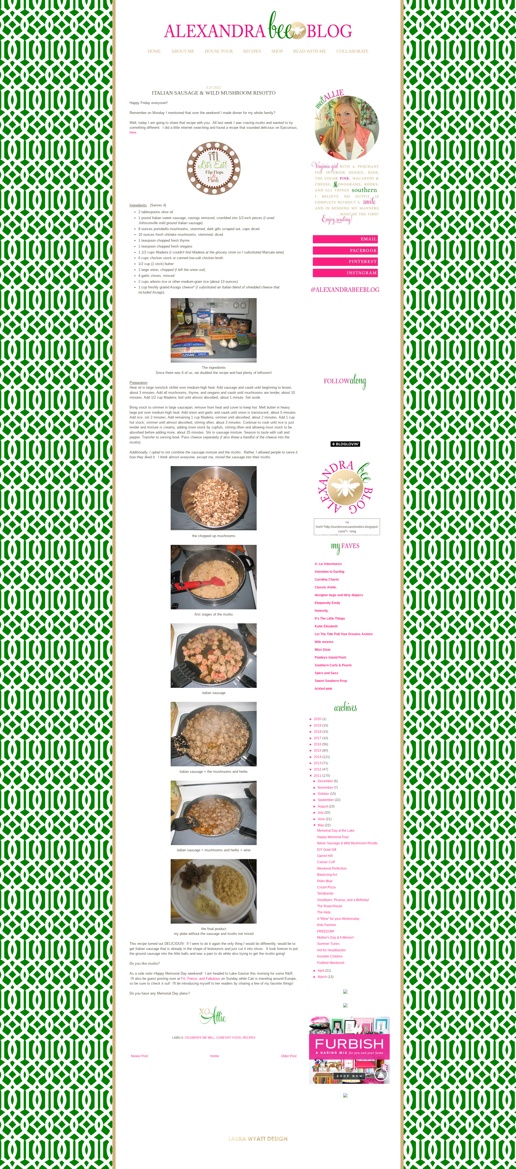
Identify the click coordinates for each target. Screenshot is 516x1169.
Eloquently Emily (327, 603)
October (324, 794)
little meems (324, 642)
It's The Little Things (330, 618)
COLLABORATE (352, 51)
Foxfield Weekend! (330, 963)
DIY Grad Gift (326, 850)
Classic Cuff (326, 862)
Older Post (288, 1056)
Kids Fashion (326, 925)
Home (154, 51)
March (323, 977)
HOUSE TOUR (219, 51)
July (321, 812)
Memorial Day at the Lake (335, 830)
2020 (318, 719)
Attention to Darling (329, 572)
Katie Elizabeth (326, 626)
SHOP (277, 51)
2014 (318, 757)
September (326, 800)
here (133, 132)
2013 (318, 763)
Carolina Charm (327, 579)
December (326, 781)
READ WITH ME (309, 51)
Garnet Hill (325, 856)
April (321, 971)
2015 (318, 750)
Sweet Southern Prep (331, 681)
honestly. (321, 611)
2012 (318, 769)
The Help (324, 912)
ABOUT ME (182, 51)
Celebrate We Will (199, 1037)
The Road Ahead (329, 906)
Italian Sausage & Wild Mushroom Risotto (347, 843)
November (326, 787)
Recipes (249, 1037)
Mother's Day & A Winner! (335, 937)
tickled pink (323, 689)
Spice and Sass (326, 673)
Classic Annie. (326, 587)
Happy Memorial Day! (333, 837)
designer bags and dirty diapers (339, 595)
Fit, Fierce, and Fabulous (200, 979)
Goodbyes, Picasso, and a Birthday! (343, 900)
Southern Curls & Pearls (333, 665)
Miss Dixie (323, 650)
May (321, 825)
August (323, 806)
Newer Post (139, 1056)
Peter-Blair (325, 881)
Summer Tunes (328, 944)
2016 (318, 744)
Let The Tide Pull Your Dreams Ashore (344, 634)
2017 (318, 738)
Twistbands (325, 893)
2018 (318, 732)
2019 (318, 725)
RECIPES (252, 51)
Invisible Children (330, 956)
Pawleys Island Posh (330, 657)
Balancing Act (327, 875)
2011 (318, 776)
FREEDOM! (325, 931)
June (322, 819)
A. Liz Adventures (328, 564)
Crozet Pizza (326, 887)
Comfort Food (228, 1037)
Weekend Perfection (332, 868)
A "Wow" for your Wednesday (338, 919)
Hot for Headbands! (331, 950)
